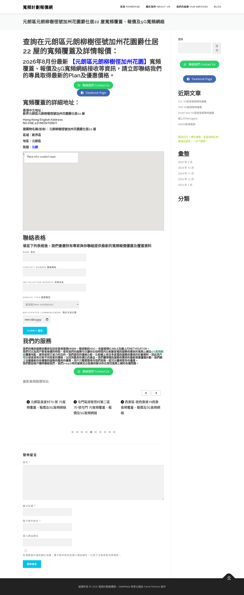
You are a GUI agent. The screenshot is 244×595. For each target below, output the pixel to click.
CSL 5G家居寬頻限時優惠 (192, 101)
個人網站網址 (30, 535)
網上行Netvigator (188, 118)
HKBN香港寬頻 (186, 124)
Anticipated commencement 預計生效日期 (50, 312)
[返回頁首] (229, 578)
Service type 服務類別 (37, 297)
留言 (26, 462)
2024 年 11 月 (186, 173)
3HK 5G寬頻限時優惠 (190, 107)
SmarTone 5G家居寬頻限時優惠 (196, 112)
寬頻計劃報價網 (38, 7)
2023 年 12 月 (186, 179)
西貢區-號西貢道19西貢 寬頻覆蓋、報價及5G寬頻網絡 (140, 407)
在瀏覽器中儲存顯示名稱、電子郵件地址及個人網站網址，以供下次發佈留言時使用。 (72, 555)
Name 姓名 (29, 252)
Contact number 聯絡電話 (39, 267)
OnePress (124, 586)
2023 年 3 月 (185, 185)
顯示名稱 (29, 505)
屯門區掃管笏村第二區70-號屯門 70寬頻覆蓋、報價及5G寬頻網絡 (93, 407)
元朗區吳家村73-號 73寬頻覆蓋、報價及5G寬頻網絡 (46, 405)
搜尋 (180, 39)
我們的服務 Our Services (192, 6)
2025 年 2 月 (185, 162)
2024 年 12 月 (186, 167)
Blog (217, 6)
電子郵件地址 (32, 520)
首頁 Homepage (130, 6)
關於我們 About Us (158, 6)
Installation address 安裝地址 (43, 282)
